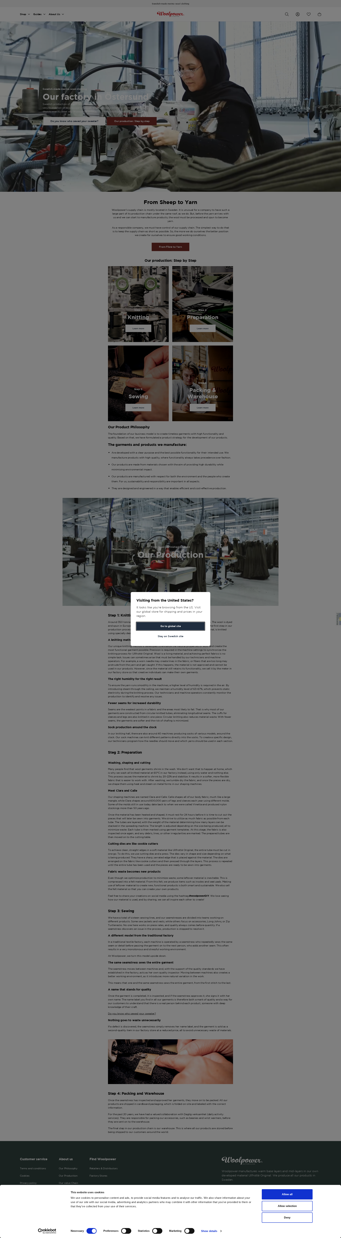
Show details (209, 1230)
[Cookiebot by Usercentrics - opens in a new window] (47, 1231)
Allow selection (287, 1205)
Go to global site (170, 626)
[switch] (126, 1231)
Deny (287, 1217)
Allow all (287, 1194)
